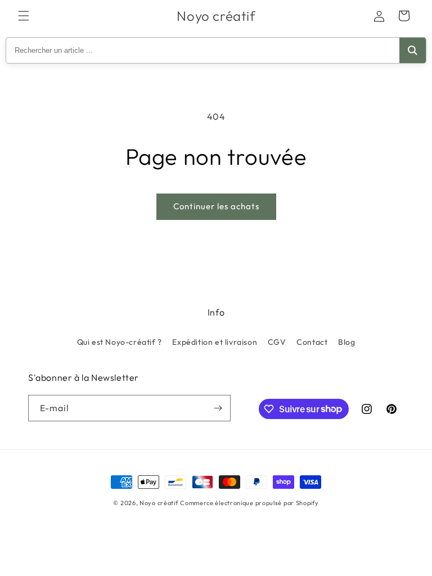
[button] (23, 15)
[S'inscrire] (217, 408)
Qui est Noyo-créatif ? (119, 342)
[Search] (412, 50)
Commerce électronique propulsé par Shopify (249, 503)
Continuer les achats (216, 206)
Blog (346, 342)
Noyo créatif (159, 503)
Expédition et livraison (214, 342)
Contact (311, 342)
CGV (277, 342)
